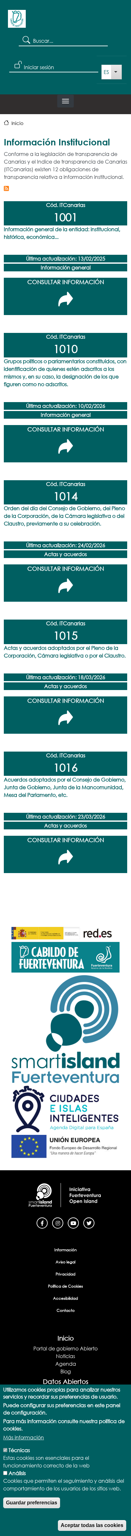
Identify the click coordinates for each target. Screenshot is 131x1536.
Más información (23, 1437)
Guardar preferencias (31, 1502)
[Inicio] (17, 21)
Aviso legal (65, 1262)
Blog (65, 1371)
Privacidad (65, 1274)
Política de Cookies (65, 1286)
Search (26, 39)
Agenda (65, 1363)
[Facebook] (42, 1222)
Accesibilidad (65, 1298)
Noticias (65, 1356)
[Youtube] (73, 1222)
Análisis (17, 1473)
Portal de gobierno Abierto (65, 1348)
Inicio (17, 123)
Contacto (66, 1310)
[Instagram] (58, 1222)
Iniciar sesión (39, 67)
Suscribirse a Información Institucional (6, 188)
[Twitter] (89, 1222)
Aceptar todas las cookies (92, 1525)
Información (65, 1250)
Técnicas (19, 1450)
